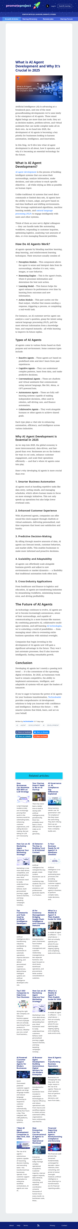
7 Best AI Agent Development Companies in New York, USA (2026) (23, 1133)
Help (18, 1225)
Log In (53, 6)
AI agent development (25, 172)
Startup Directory (29, 19)
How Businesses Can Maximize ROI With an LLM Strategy (23, 787)
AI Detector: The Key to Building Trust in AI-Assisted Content (38, 848)
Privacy (52, 1225)
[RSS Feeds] (38, 1225)
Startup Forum (66, 19)
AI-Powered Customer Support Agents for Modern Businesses (22, 1062)
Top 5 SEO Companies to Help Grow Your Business (23, 994)
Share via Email (41, 736)
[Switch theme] (47, 6)
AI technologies (54, 626)
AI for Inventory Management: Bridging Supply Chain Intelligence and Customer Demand (38, 918)
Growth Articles (11, 19)
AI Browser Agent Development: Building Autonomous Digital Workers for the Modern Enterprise (38, 1066)
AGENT (23, 725)
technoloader (28, 721)
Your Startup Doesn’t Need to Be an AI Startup (38, 786)
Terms (25, 1225)
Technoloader (54, 697)
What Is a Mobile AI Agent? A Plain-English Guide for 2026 (54, 914)
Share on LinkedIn (24, 736)
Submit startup (65, 6)
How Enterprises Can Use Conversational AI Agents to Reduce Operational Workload (39, 1135)
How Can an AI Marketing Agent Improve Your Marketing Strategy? (23, 849)
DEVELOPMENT (34, 725)
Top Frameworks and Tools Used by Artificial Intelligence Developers (22, 917)
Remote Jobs (48, 19)
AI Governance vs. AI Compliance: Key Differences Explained (54, 788)
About (11, 1225)
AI (17, 725)
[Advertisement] (39, 43)
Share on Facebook (24, 732)
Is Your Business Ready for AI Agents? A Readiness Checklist (53, 849)
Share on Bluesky (42, 732)
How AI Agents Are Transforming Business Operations (54, 1061)
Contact (64, 1225)
